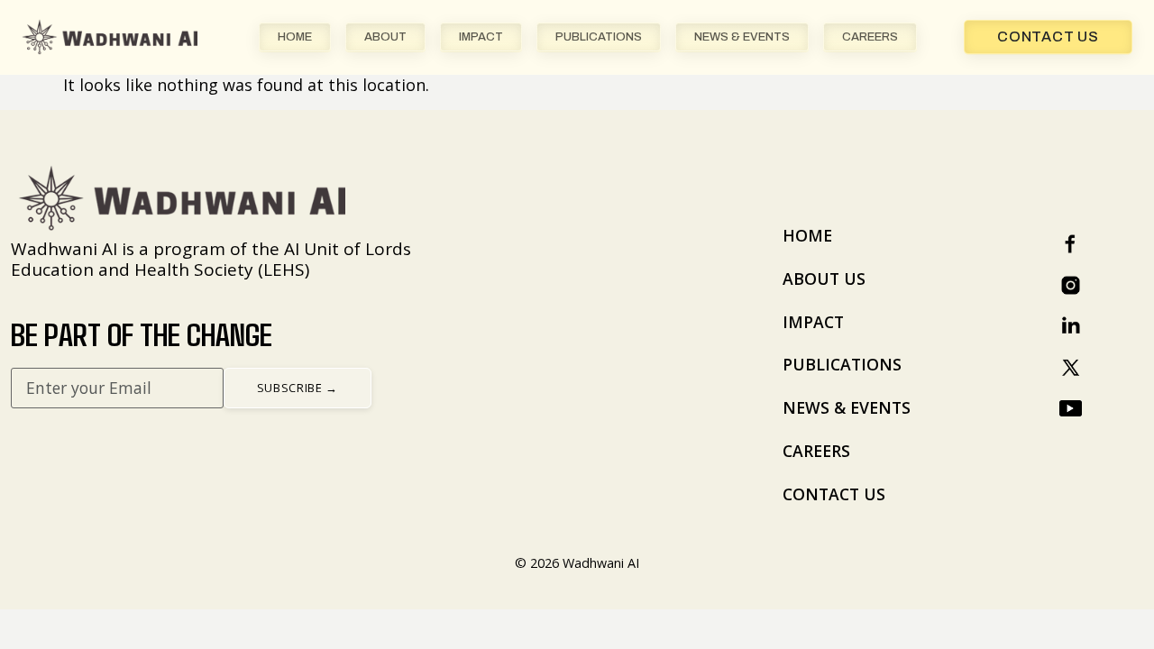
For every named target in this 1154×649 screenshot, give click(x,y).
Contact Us (1048, 36)
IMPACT (481, 37)
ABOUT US (824, 278)
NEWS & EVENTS (742, 37)
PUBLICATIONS (598, 37)
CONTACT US (834, 494)
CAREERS (870, 37)
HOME (295, 37)
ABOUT (385, 37)
